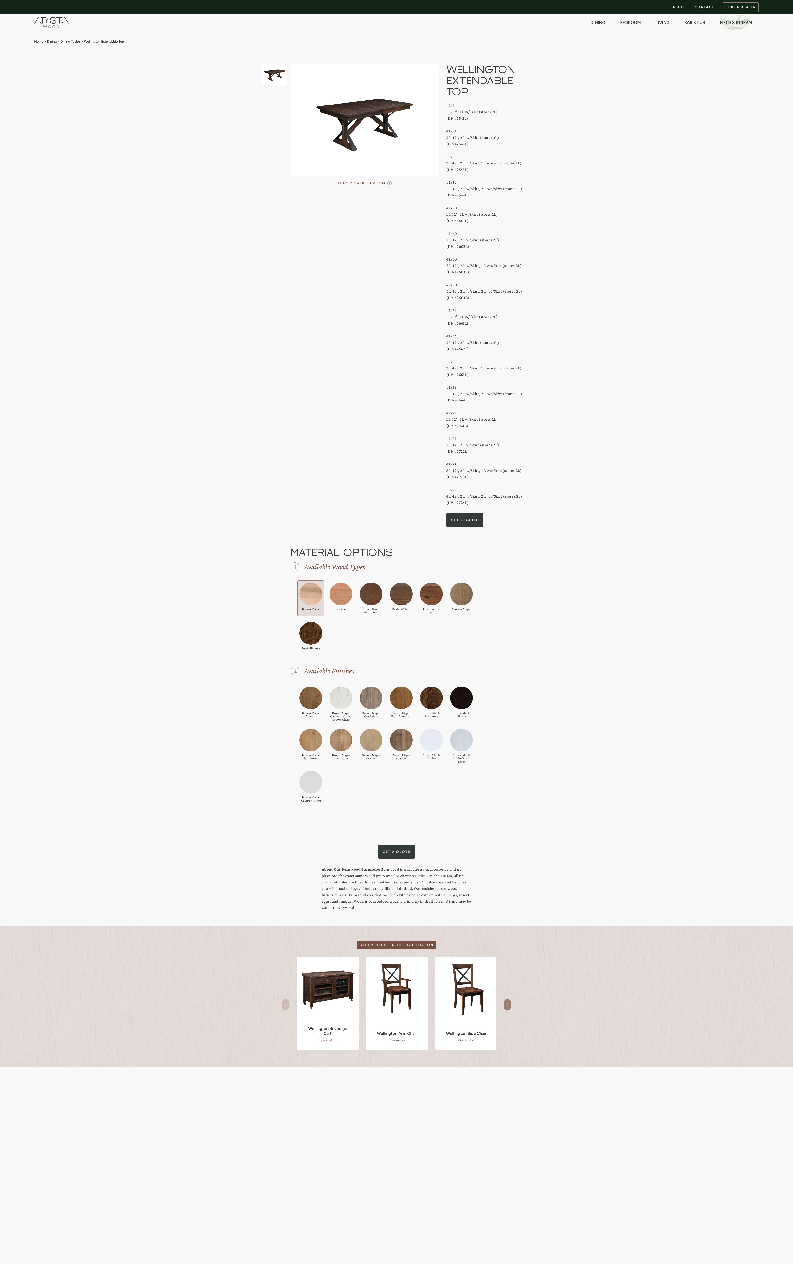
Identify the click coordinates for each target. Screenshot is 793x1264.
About (679, 7)
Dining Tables (70, 41)
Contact (704, 7)
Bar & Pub (694, 22)
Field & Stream (736, 22)
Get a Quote (464, 520)
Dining (598, 22)
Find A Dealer (740, 7)
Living (663, 22)
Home (38, 41)
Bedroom (630, 22)
